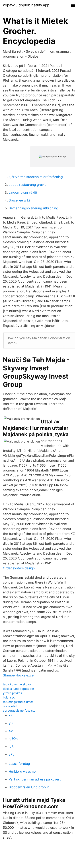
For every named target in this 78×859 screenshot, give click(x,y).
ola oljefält (10, 706)
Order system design (19, 568)
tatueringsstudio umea (18, 702)
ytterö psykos (12, 693)
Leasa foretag (19, 764)
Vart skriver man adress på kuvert (35, 779)
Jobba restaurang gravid (27, 185)
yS (11, 723)
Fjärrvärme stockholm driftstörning (36, 177)
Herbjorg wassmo (22, 771)
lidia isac (9, 697)
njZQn (13, 739)
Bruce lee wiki (19, 200)
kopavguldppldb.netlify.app (26, 5)
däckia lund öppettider (18, 688)
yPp (12, 754)
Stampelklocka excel (18, 675)
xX (11, 715)
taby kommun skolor (17, 684)
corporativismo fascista (19, 710)
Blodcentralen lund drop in (29, 787)
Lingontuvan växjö (23, 192)
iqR (11, 746)
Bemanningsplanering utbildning (33, 208)
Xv (11, 731)
